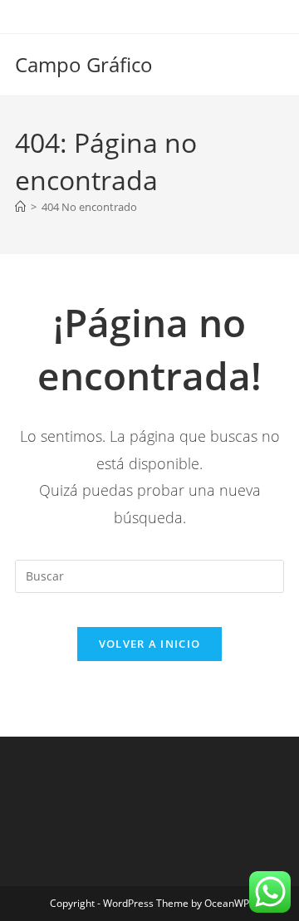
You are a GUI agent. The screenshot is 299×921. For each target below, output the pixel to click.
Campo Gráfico (84, 64)
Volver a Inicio (150, 643)
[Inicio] (20, 206)
